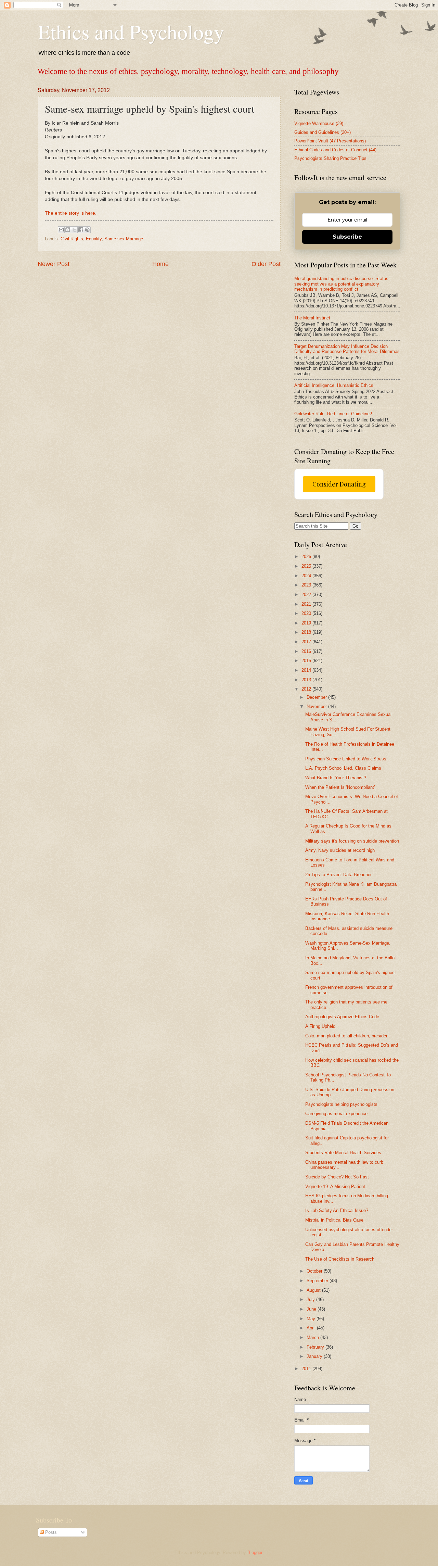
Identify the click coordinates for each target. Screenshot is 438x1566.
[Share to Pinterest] (87, 229)
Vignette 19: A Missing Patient (335, 1186)
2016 (306, 651)
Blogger (254, 1552)
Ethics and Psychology (131, 31)
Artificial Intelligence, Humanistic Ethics (333, 385)
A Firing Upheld (320, 1026)
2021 (306, 604)
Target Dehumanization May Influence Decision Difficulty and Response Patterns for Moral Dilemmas (347, 349)
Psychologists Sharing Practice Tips (330, 158)
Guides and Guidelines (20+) (322, 132)
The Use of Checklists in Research (339, 1259)
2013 (306, 679)
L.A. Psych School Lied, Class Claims (343, 768)
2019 (306, 623)
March (313, 1337)
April (312, 1327)
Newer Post (53, 264)
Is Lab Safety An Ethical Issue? (336, 1210)
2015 (306, 660)
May (312, 1318)
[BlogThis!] (67, 229)
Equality (94, 238)
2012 (306, 689)
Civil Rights (72, 238)
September (318, 1280)
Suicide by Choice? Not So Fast (337, 1176)
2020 (306, 613)
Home (160, 264)
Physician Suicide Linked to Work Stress (345, 758)
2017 (306, 641)
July (311, 1299)
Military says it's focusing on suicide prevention (352, 841)
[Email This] (61, 229)
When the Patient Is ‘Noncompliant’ (340, 787)
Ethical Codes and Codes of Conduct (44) (335, 149)
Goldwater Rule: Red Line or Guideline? (333, 413)
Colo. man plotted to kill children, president (347, 1035)
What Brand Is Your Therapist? (335, 777)
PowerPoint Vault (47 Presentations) (330, 140)
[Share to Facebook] (80, 229)
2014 (306, 670)
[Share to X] (74, 229)
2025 (306, 566)
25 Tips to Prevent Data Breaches (339, 874)
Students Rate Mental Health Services (343, 1152)
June (312, 1309)
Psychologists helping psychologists (341, 1104)
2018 (306, 632)
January (315, 1356)
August (314, 1290)
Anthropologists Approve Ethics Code (342, 1016)
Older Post (266, 264)
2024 (306, 575)
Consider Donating (339, 484)
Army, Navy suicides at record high (340, 850)
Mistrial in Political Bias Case (334, 1220)
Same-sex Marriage (123, 238)
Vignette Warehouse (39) (318, 123)
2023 (306, 585)
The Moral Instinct (312, 317)
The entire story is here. (70, 213)
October (315, 1271)
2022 (306, 594)
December (317, 697)
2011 (306, 1368)
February (316, 1347)
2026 (306, 556)
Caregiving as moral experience (336, 1113)
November (317, 706)
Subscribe (347, 236)
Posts (50, 1532)
